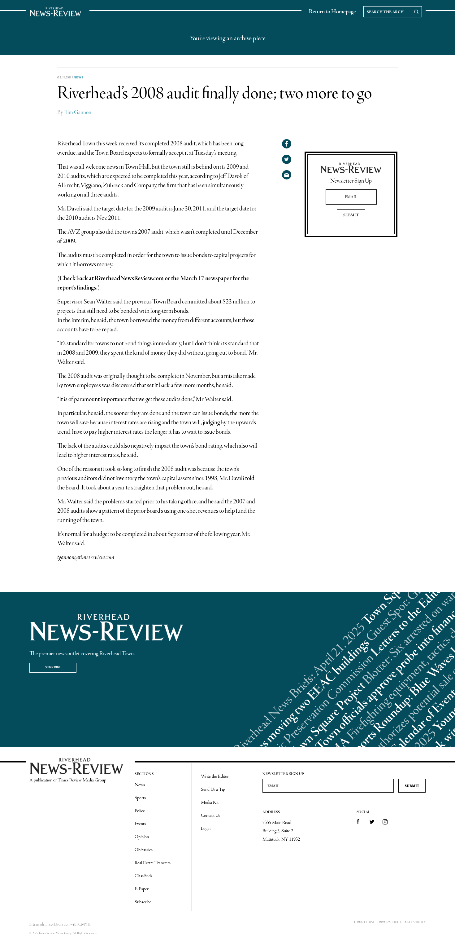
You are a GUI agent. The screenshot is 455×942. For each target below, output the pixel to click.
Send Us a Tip (213, 789)
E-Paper (142, 889)
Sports (140, 798)
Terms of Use (364, 922)
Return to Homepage (332, 12)
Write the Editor (215, 776)
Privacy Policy (389, 922)
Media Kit (210, 802)
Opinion (142, 837)
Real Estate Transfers (153, 863)
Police (140, 811)
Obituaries (144, 850)
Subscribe (53, 668)
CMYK (84, 924)
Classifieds (143, 876)
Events (140, 824)
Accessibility (415, 922)
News (79, 77)
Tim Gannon (77, 112)
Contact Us (210, 815)
